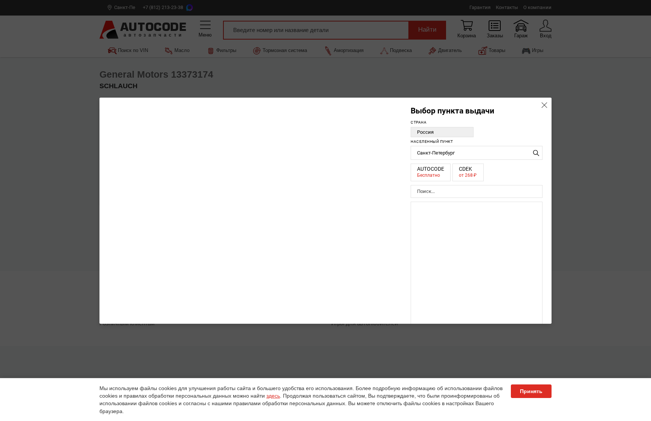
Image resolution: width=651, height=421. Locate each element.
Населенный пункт (432, 141)
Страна (418, 122)
